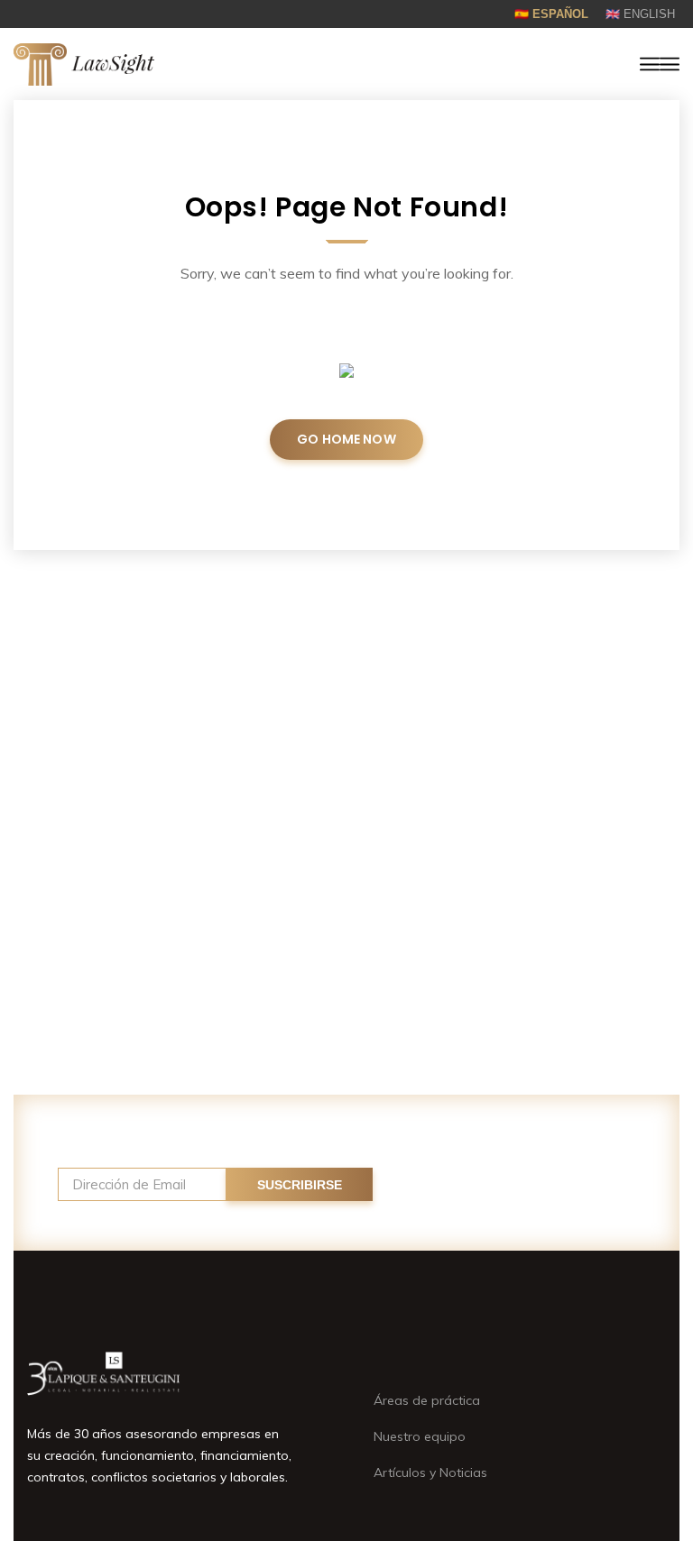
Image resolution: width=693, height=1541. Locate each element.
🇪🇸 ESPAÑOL (551, 14)
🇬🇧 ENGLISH (640, 14)
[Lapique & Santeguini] (84, 64)
